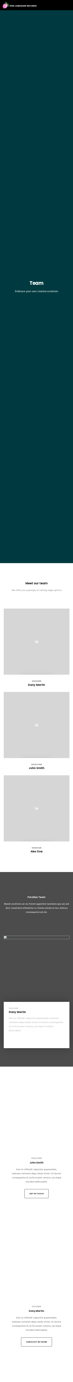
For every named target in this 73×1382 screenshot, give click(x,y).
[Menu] (68, 5)
